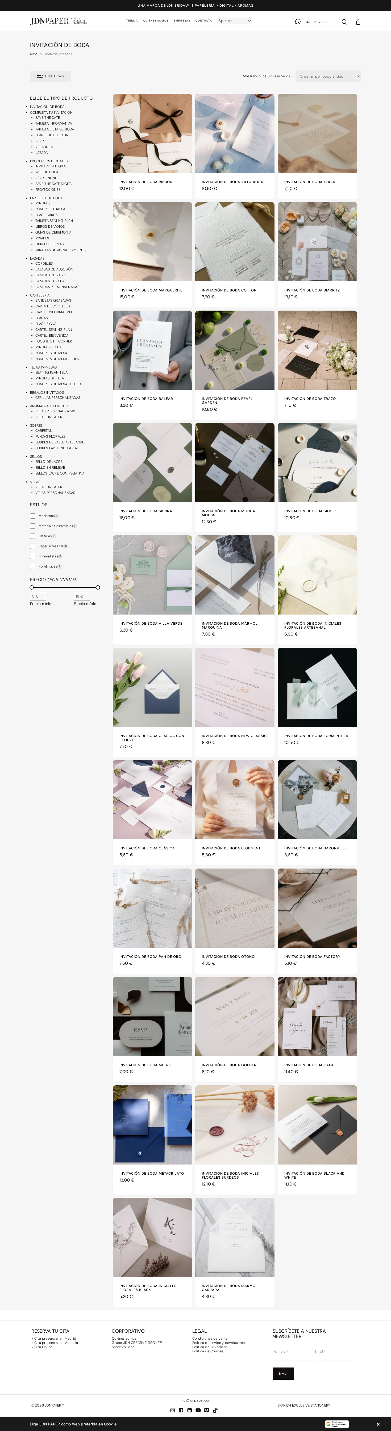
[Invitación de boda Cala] (317, 1016)
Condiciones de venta (210, 1338)
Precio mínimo (42, 604)
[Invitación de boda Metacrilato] (152, 1125)
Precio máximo (86, 604)
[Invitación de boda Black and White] (317, 1125)
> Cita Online (41, 1347)
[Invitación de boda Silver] (317, 462)
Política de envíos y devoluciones (219, 1342)
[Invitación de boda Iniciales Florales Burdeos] (234, 1125)
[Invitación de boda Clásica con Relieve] (152, 687)
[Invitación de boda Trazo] (317, 350)
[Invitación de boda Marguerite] (152, 241)
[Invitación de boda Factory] (317, 908)
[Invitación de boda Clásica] (152, 799)
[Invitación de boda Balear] (152, 350)
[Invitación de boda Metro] (152, 1016)
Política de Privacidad (209, 1347)
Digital (226, 5)
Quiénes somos (124, 1338)
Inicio (34, 54)
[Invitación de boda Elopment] (234, 799)
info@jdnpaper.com (195, 1400)
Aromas (245, 5)
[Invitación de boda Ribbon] (152, 133)
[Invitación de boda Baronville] (317, 799)
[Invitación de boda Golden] (234, 1016)
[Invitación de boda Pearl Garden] (234, 350)
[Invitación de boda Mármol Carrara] (234, 1237)
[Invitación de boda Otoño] (234, 908)
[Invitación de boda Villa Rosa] (234, 133)
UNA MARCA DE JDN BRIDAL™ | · (178, 5)
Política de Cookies (207, 1351)
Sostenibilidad (123, 1347)
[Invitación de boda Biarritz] (317, 241)
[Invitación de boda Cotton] (234, 241)
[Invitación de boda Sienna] (152, 462)
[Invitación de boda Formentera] (317, 687)
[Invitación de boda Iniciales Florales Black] (152, 1237)
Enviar (283, 1373)
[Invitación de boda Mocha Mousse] (234, 462)
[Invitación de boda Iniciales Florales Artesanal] (317, 575)
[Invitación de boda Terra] (317, 133)
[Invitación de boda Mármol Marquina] (234, 575)
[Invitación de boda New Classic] (234, 687)
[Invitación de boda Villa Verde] (152, 575)
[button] (195, 1424)
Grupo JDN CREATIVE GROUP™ (137, 1342)
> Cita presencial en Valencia (54, 1342)
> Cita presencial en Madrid (54, 1338)
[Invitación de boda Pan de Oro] (152, 908)
